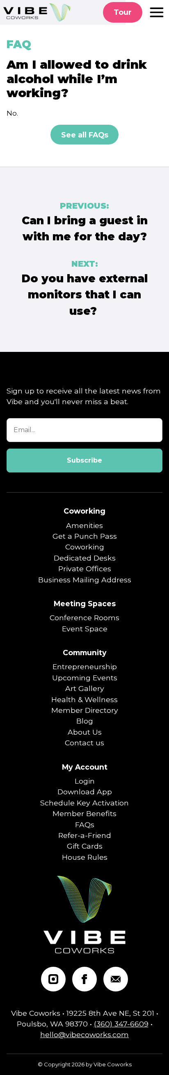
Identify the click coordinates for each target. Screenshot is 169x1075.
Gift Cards (85, 846)
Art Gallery (84, 688)
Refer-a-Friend (84, 835)
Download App (84, 791)
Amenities (84, 525)
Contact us (84, 742)
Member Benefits (84, 813)
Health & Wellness (84, 699)
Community (85, 652)
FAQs (84, 824)
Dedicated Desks (85, 558)
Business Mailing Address (84, 579)
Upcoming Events (84, 677)
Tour (123, 12)
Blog (84, 721)
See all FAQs (84, 134)
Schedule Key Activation (84, 802)
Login (85, 781)
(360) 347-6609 (121, 1023)
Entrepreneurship (85, 666)
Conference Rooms (84, 617)
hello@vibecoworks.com (84, 1034)
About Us (85, 732)
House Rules (84, 857)
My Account (84, 767)
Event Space (84, 628)
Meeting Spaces (85, 603)
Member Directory (84, 710)
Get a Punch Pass (85, 536)
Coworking (84, 511)
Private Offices (84, 568)
